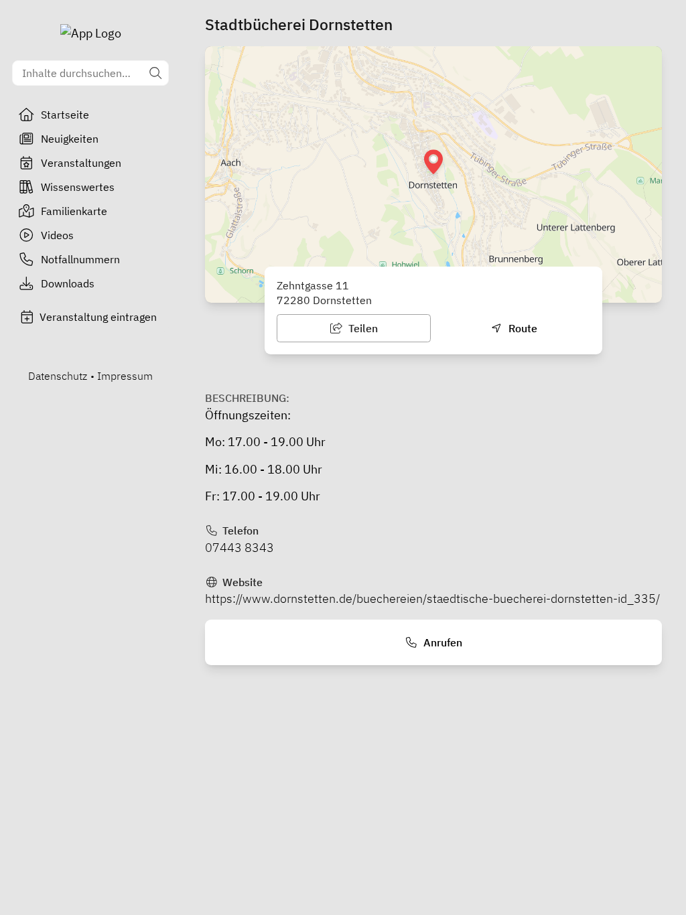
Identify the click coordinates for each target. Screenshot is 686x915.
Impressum (125, 375)
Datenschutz (57, 375)
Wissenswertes (78, 187)
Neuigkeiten (69, 138)
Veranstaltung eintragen (98, 317)
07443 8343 (239, 547)
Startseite (65, 114)
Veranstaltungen (81, 162)
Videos (57, 235)
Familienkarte (74, 211)
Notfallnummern (80, 259)
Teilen (362, 328)
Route (521, 328)
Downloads (67, 283)
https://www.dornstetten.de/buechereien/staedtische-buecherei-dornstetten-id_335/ (432, 598)
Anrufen (441, 642)
